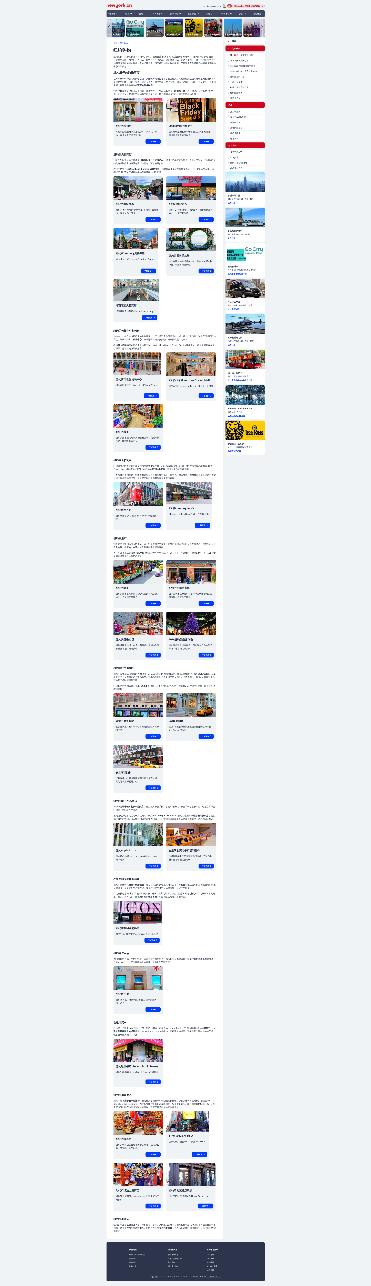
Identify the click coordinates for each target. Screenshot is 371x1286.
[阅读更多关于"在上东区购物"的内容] (138, 756)
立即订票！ (232, 202)
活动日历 (257, 13)
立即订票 (231, 344)
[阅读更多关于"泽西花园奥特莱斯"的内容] (136, 290)
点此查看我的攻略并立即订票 (240, 380)
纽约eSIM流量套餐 (238, 162)
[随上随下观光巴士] (245, 359)
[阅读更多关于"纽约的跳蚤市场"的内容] (138, 623)
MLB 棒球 (210, 1262)
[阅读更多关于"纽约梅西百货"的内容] (138, 494)
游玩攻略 (174, 13)
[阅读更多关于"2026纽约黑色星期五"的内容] (191, 110)
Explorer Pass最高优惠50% (242, 65)
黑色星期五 (142, 81)
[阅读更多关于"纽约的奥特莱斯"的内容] (138, 188)
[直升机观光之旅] (245, 324)
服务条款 (132, 1262)
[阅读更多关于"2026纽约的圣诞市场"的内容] (191, 623)
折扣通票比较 (173, 1254)
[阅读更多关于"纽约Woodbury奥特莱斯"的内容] (135, 238)
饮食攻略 (225, 13)
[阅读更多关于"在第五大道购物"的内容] (138, 705)
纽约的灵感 (172, 1249)
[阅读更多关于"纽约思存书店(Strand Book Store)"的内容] (138, 1050)
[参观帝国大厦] (245, 182)
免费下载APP (236, 152)
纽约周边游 (235, 98)
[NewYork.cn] (119, 5)
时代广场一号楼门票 (239, 87)
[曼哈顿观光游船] (245, 217)
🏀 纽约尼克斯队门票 (241, 55)
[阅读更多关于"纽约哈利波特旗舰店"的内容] (190, 1174)
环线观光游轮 (173, 1266)
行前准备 (112, 13)
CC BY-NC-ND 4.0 (214, 1276)
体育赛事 (157, 13)
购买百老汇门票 (234, 451)
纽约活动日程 (236, 168)
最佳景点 (171, 1262)
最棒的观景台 (236, 127)
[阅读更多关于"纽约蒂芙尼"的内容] (138, 978)
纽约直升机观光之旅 (239, 60)
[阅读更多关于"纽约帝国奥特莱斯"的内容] (191, 239)
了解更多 (152, 141)
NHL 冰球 (210, 1258)
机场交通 (234, 157)
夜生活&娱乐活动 (238, 117)
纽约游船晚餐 (236, 92)
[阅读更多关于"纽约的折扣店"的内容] (138, 110)
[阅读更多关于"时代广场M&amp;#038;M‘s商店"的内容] (187, 1121)
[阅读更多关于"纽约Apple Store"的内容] (138, 834)
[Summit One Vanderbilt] (245, 395)
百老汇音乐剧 (236, 82)
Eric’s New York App (137, 1254)
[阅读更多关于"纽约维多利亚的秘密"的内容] (137, 912)
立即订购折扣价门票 (236, 415)
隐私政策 (132, 1266)
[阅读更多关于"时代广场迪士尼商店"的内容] (138, 1174)
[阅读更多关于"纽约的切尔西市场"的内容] (191, 572)
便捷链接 (133, 1249)
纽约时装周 (235, 122)
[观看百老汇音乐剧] (245, 430)
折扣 (241, 13)
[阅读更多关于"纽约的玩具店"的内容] (138, 1123)
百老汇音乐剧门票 (175, 1258)
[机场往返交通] (245, 288)
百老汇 (209, 13)
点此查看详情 (233, 309)
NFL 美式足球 (212, 1266)
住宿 (127, 13)
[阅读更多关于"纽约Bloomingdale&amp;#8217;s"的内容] (189, 493)
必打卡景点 (235, 111)
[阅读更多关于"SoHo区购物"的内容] (191, 705)
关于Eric (132, 1258)
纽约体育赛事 (212, 1249)
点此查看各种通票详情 (237, 273)
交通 (141, 13)
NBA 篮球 (210, 1254)
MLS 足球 (210, 1270)
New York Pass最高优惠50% (243, 71)
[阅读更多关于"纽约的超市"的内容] (138, 416)
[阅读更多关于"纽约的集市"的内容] (138, 572)
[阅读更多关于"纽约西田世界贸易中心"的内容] (137, 363)
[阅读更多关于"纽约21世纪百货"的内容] (191, 188)
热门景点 (192, 13)
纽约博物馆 (235, 133)
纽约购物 (124, 43)
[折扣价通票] (245, 253)
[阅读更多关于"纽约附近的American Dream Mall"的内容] (191, 364)
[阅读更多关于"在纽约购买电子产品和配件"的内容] (191, 834)
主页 (115, 43)
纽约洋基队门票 (237, 76)
